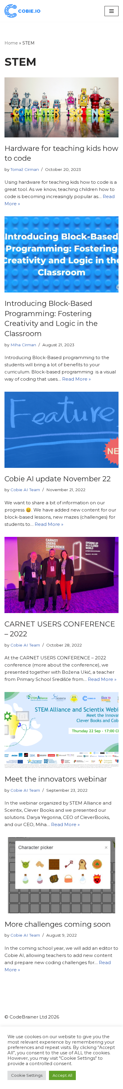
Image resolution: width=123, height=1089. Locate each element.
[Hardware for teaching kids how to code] (61, 107)
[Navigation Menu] (111, 11)
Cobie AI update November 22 (57, 478)
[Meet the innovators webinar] (61, 730)
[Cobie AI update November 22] (61, 430)
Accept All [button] (62, 1075)
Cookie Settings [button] (26, 1075)
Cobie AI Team (25, 489)
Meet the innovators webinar (55, 779)
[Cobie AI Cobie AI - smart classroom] (22, 11)
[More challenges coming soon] (61, 875)
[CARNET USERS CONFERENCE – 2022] (61, 575)
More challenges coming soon (57, 924)
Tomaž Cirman (24, 169)
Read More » (76, 379)
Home (11, 43)
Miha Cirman (23, 344)
